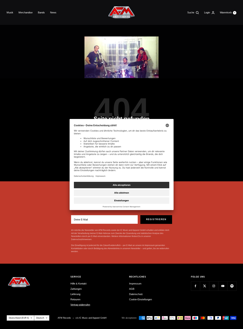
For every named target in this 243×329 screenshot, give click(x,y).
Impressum (135, 283)
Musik (10, 12)
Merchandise (26, 12)
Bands (41, 12)
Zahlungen (76, 288)
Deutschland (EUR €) (19, 318)
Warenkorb (227, 12)
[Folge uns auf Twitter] (204, 286)
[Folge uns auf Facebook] (195, 286)
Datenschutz (136, 294)
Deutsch (40, 318)
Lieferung (75, 294)
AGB (131, 288)
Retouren (75, 299)
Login (207, 12)
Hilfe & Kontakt (78, 283)
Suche (191, 12)
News (53, 12)
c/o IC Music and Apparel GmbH (91, 318)
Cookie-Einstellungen (140, 299)
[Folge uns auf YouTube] (222, 286)
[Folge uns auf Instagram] (213, 286)
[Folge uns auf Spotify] (231, 286)
